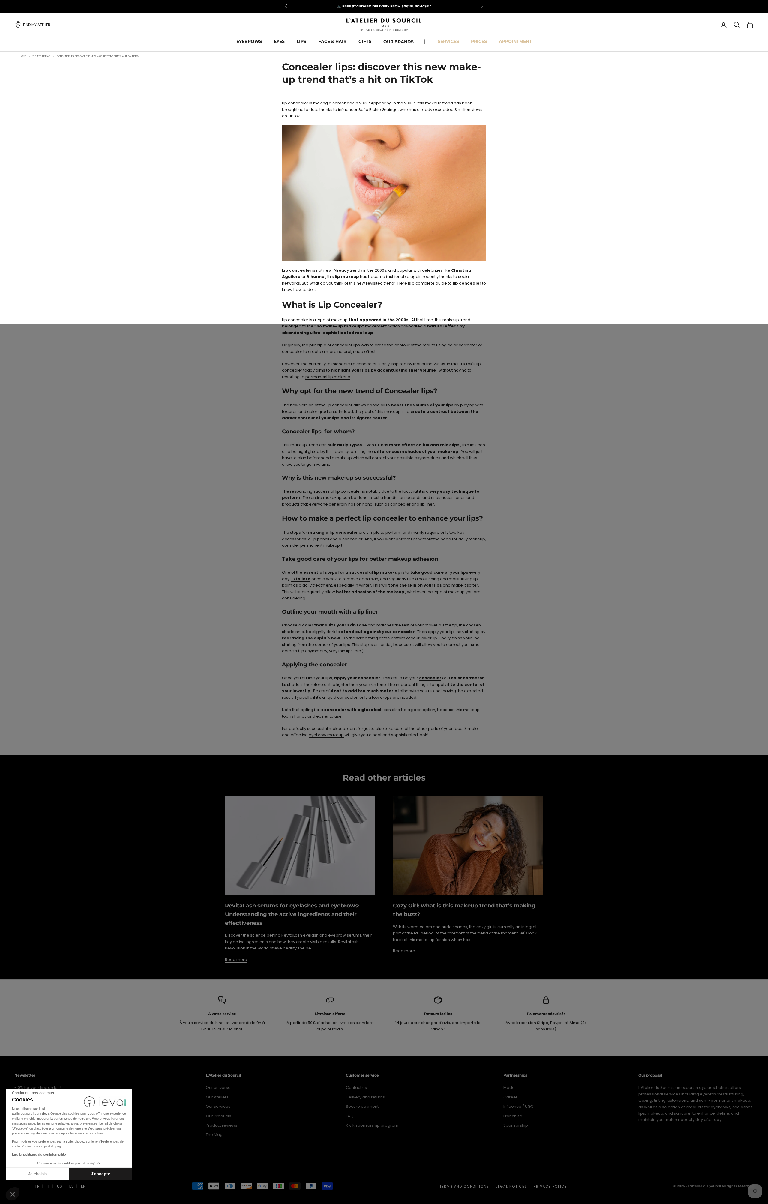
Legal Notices (511, 1186)
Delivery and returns (365, 1097)
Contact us (356, 1087)
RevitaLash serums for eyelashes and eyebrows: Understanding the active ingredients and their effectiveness (292, 914)
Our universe (218, 1087)
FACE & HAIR (332, 41)
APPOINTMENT (515, 41)
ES (71, 1186)
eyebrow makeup (326, 735)
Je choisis (37, 1173)
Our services (218, 1106)
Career (510, 1097)
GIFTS (364, 41)
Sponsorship (515, 1125)
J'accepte (100, 1173)
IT (48, 1186)
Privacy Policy (550, 1186)
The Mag (214, 1134)
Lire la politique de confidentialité (39, 1154)
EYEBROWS (249, 41)
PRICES (479, 41)
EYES (279, 41)
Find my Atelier (36, 24)
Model (509, 1087)
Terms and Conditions (464, 1186)
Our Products (218, 1116)
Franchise (512, 1116)
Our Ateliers (217, 1097)
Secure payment (362, 1106)
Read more (236, 959)
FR (37, 1186)
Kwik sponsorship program (372, 1125)
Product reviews (221, 1125)
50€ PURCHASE (415, 6)
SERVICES (448, 41)
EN (83, 1186)
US (59, 1186)
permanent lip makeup (327, 377)
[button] (12, 1194)
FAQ (350, 1116)
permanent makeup (320, 545)
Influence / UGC (518, 1106)
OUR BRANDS (398, 41)
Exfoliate (300, 579)
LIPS (301, 41)
